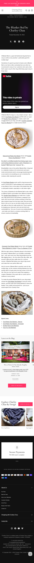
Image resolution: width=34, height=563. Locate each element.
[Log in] (29, 10)
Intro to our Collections (6, 497)
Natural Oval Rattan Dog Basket (11, 156)
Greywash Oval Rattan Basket (10, 246)
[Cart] (32, 10)
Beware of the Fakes (5, 505)
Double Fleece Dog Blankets (20, 156)
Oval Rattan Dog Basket (12, 117)
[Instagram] (12, 528)
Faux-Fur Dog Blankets (9, 327)
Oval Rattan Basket (8, 182)
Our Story (3, 491)
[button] (2, 10)
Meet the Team (4, 494)
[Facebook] (15, 528)
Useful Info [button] (4, 521)
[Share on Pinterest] (15, 41)
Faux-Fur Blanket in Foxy (25, 248)
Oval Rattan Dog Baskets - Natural (12, 321)
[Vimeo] (22, 528)
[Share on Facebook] (23, 41)
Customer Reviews (5, 500)
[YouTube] (19, 528)
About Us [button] (4, 487)
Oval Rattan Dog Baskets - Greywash (13, 323)
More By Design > (25, 404)
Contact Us (3, 508)
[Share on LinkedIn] (19, 41)
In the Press (4, 502)
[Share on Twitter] (11, 41)
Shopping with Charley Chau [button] (9, 515)
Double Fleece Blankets (10, 118)
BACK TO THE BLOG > (17, 385)
